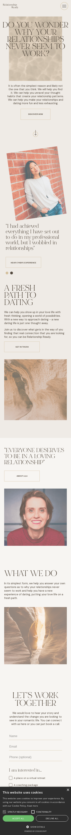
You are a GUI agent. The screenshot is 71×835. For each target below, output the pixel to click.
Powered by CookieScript (35, 831)
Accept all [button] (18, 818)
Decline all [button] (52, 818)
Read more (32, 805)
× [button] (67, 790)
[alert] (35, 811)
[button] (35, 826)
